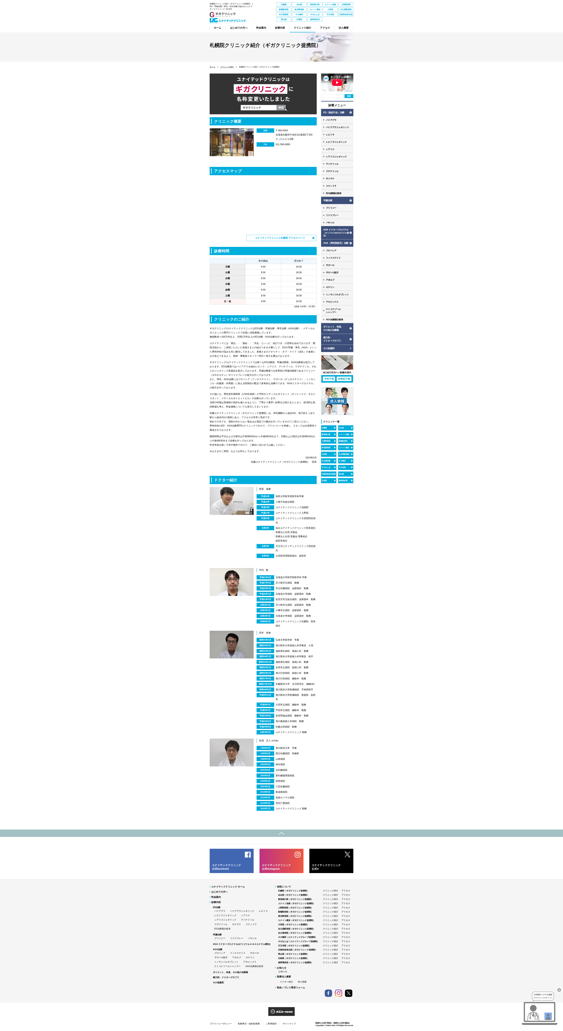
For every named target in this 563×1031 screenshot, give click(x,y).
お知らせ (282, 971)
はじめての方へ (219, 891)
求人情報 (302, 981)
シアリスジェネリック (336, 156)
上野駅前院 (346, 4)
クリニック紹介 (227, 67)
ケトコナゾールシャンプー (227, 966)
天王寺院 (330, 14)
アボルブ (330, 280)
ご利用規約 (271, 1023)
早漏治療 (327, 200)
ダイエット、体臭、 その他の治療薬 (333, 328)
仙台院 (299, 4)
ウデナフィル (332, 171)
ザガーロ (330, 265)
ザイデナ (330, 178)
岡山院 (284, 19)
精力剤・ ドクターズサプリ (332, 339)
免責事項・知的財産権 (249, 1023)
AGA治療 (217, 949)
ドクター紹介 (286, 981)
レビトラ (330, 134)
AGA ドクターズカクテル (336, 232)
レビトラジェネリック (336, 142)
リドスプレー (332, 215)
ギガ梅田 (299, 14)
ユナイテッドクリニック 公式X (326, 867)
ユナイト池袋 (330, 4)
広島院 (299, 19)
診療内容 (216, 902)
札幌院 (284, 4)
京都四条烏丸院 (346, 14)
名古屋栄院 (284, 14)
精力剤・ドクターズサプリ (226, 977)
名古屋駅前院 (346, 9)
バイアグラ (331, 120)
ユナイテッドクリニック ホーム (228, 886)
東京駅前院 (299, 9)
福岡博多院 (315, 19)
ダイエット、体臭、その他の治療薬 (230, 972)
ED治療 (216, 907)
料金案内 (216, 897)
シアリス (330, 149)
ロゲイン (330, 287)
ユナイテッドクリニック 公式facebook (226, 867)
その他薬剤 (218, 982)
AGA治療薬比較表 (334, 319)
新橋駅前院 (284, 9)
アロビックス (332, 301)
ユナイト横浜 (314, 9)
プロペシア (331, 250)
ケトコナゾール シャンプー (333, 310)
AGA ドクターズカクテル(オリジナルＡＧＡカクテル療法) (241, 944)
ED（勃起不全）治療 (333, 112)
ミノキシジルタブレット (337, 294)
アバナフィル (332, 164)
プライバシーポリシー (221, 1023)
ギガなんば (315, 14)
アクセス (345, 890)
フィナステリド (333, 258)
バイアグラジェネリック (337, 127)
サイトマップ (289, 1023)
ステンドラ (331, 186)
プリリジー (331, 208)
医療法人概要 (284, 976)
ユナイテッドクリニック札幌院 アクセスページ (280, 238)
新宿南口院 (315, 4)
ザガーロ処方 (332, 272)
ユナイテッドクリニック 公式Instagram (276, 867)
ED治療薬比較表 (333, 193)
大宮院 (330, 9)
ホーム (212, 67)
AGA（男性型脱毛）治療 (335, 243)
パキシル (330, 222)
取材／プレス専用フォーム (291, 987)
